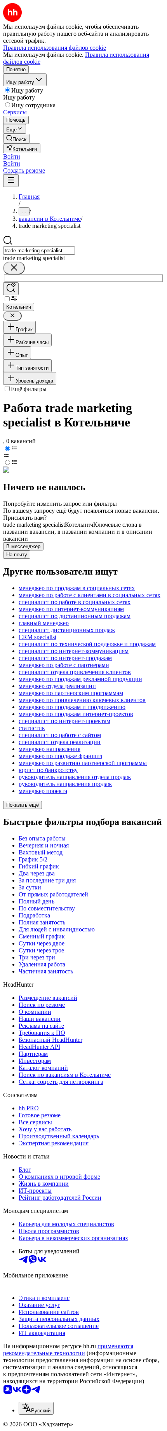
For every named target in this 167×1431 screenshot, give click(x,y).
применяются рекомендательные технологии (68, 1349)
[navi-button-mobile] (11, 180)
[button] (11, 156)
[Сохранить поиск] (11, 288)
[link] (16, 138)
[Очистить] (14, 268)
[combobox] (39, 250)
